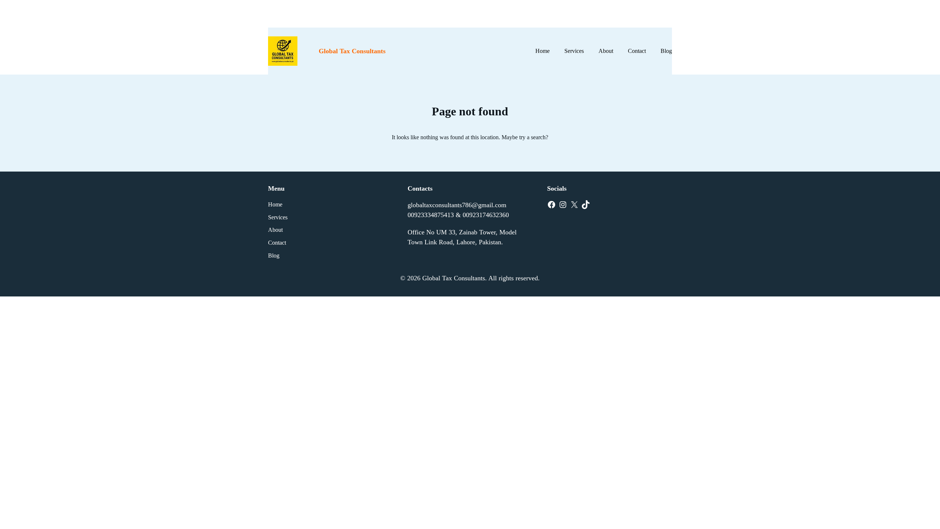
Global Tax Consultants (352, 51)
